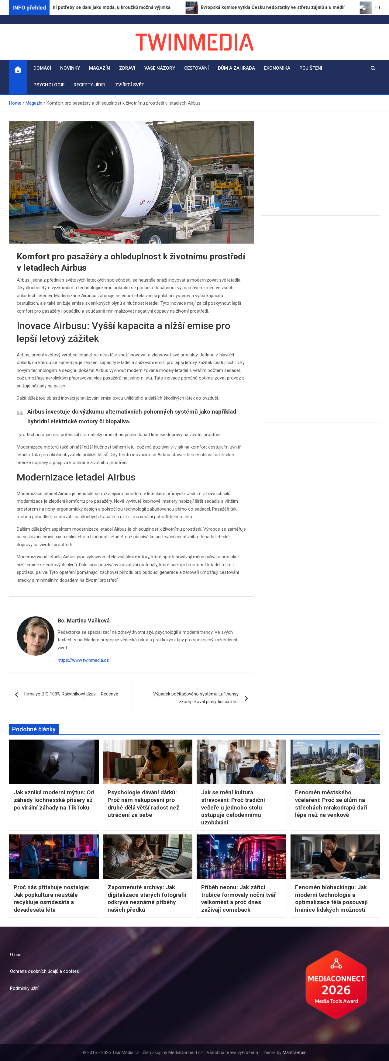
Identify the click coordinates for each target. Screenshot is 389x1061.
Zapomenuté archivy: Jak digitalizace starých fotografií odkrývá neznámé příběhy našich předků (147, 898)
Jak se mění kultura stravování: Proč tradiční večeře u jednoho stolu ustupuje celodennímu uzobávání (233, 807)
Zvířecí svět (129, 85)
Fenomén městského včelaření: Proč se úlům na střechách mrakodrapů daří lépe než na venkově (331, 803)
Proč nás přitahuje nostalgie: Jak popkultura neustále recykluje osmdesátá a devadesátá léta (52, 898)
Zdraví (127, 68)
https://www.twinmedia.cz (83, 660)
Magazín (99, 68)
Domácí (42, 68)
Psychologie (48, 85)
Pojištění (310, 68)
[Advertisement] (320, 168)
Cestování (196, 68)
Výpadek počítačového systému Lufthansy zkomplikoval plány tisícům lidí (196, 698)
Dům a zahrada (236, 68)
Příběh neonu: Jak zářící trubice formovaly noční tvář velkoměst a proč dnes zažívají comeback (238, 898)
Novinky (70, 68)
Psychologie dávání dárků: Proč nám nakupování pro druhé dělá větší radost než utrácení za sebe (143, 803)
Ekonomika (277, 68)
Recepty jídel (90, 85)
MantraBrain (295, 1052)
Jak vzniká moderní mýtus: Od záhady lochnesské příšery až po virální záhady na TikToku (54, 800)
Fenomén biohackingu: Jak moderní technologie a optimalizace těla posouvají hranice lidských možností (331, 898)
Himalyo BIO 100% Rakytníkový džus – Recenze (71, 694)
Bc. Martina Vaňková (84, 620)
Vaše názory (159, 68)
